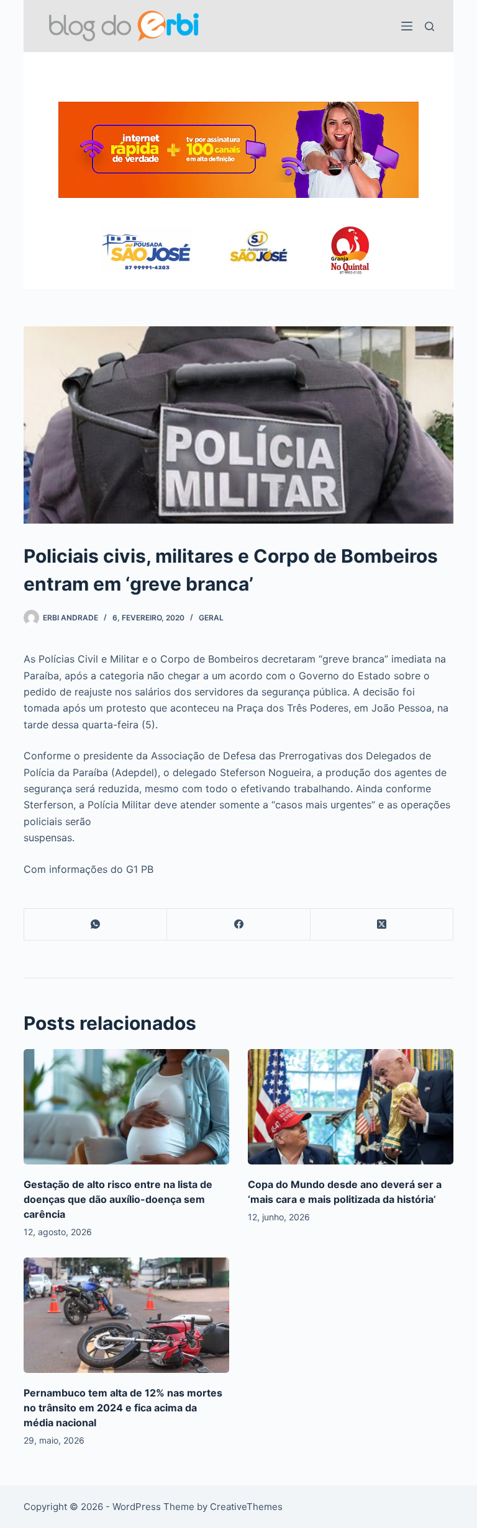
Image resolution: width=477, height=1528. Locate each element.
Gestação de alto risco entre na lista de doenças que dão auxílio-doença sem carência (118, 1199)
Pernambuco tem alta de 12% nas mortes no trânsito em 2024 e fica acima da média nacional (123, 1408)
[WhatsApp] (95, 924)
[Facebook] (238, 924)
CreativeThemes (246, 1506)
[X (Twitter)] (382, 924)
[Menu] (406, 26)
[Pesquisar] (429, 26)
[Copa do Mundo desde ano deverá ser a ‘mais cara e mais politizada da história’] (350, 1106)
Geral (211, 617)
